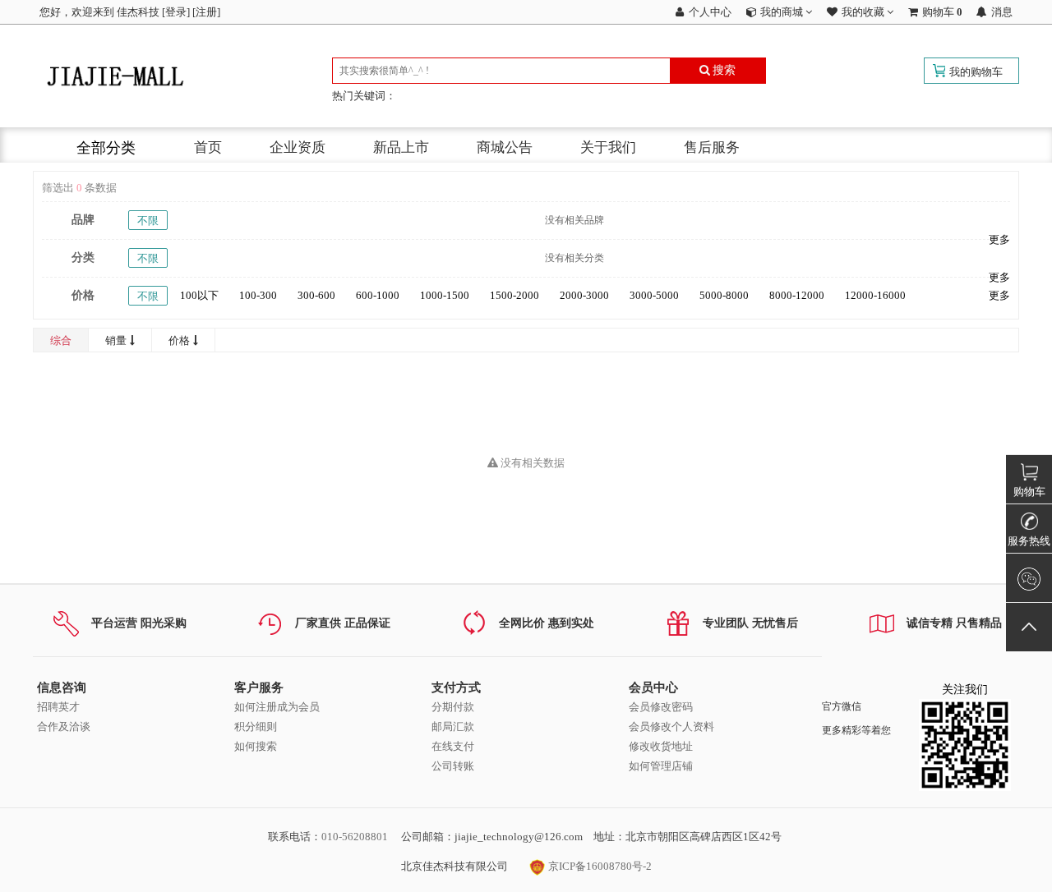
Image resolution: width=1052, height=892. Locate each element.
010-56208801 (354, 836)
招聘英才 (58, 707)
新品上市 (401, 147)
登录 (176, 12)
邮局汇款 (452, 726)
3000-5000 (654, 295)
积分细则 (255, 726)
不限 (148, 220)
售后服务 (712, 147)
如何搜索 (255, 746)
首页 (208, 147)
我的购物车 (976, 72)
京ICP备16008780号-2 (599, 866)
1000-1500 (444, 295)
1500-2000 (514, 295)
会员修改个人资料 (671, 726)
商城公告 (505, 147)
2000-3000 (584, 295)
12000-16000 (875, 295)
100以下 (199, 295)
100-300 (258, 295)
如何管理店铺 (661, 766)
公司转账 (452, 766)
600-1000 (377, 295)
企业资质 (297, 147)
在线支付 (452, 746)
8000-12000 (796, 295)
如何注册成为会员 (277, 707)
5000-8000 (724, 295)
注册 (206, 12)
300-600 (316, 295)
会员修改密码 (661, 707)
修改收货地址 (661, 746)
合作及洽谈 (63, 726)
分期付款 (452, 707)
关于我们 (608, 147)
